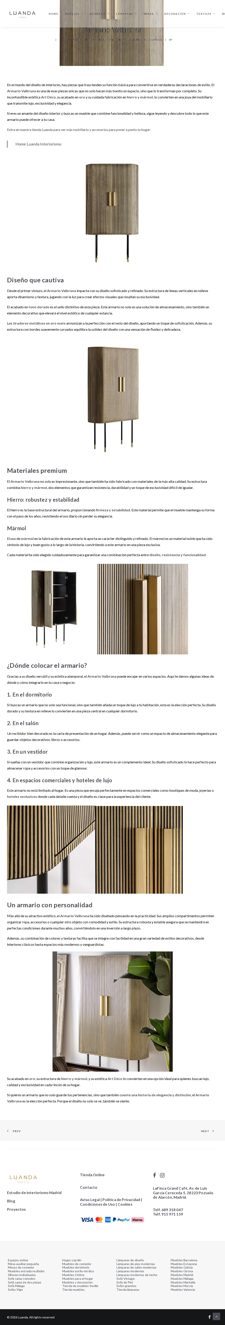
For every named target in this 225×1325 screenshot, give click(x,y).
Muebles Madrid (182, 1275)
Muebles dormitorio (76, 1267)
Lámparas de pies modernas (135, 1264)
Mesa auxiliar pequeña (23, 1264)
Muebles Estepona (184, 1264)
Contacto (88, 1187)
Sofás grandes (126, 1286)
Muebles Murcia (182, 1286)
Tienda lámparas (127, 1289)
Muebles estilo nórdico (78, 1271)
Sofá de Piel (124, 1282)
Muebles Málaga (182, 1278)
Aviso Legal (90, 1199)
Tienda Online (92, 1175)
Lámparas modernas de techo (137, 1275)
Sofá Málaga (16, 1286)
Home (53, 13)
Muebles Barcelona (184, 1260)
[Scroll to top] (216, 1316)
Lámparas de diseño (130, 1260)
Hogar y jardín (71, 1260)
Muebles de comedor (77, 1264)
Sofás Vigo (15, 1289)
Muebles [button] (72, 13)
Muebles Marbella (183, 1282)
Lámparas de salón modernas (136, 1267)
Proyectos (16, 1209)
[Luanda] (22, 13)
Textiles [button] (203, 13)
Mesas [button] (148, 13)
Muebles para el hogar (77, 1278)
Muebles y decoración (77, 1282)
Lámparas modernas (130, 1271)
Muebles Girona (182, 1271)
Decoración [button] (175, 13)
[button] (154, 1176)
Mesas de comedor (21, 1267)
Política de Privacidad (121, 1199)
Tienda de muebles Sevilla (80, 1286)
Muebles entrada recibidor (26, 1271)
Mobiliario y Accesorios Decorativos (133, 39)
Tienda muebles (73, 1289)
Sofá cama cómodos (21, 1278)
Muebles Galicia (182, 1267)
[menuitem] (53, 13)
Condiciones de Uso (97, 1204)
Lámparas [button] (124, 13)
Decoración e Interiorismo (83, 39)
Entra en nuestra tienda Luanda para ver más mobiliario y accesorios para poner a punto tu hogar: (79, 129)
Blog (11, 1201)
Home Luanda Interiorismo (38, 144)
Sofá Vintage (125, 1278)
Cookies (125, 1204)
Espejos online (18, 1260)
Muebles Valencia (183, 1289)
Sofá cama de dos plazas (24, 1282)
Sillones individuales (22, 1275)
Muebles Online (73, 1275)
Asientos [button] (98, 13)
